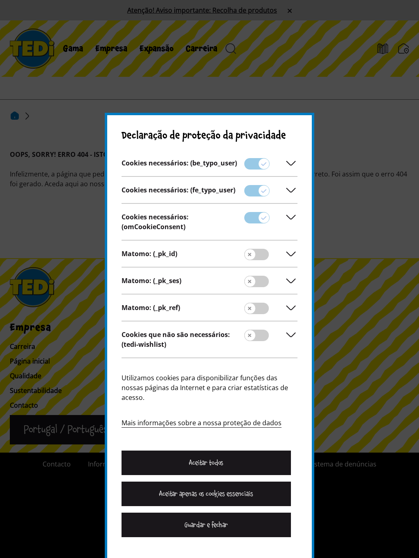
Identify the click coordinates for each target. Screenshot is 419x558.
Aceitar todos (206, 463)
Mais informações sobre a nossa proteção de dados (202, 422)
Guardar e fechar (206, 525)
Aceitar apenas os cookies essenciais (206, 494)
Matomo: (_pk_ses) (151, 280)
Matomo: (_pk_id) (149, 253)
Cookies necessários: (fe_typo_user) (178, 189)
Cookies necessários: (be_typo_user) (179, 162)
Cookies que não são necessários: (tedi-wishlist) (176, 339)
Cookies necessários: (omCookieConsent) (155, 221)
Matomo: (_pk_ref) (151, 307)
